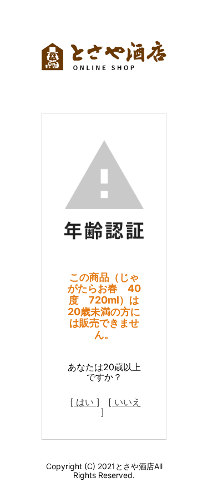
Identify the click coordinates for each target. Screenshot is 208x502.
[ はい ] (85, 401)
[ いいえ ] (121, 406)
